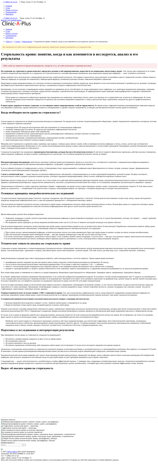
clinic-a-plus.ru (12, 452)
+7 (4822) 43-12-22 (10, 2)
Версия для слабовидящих (11, 20)
